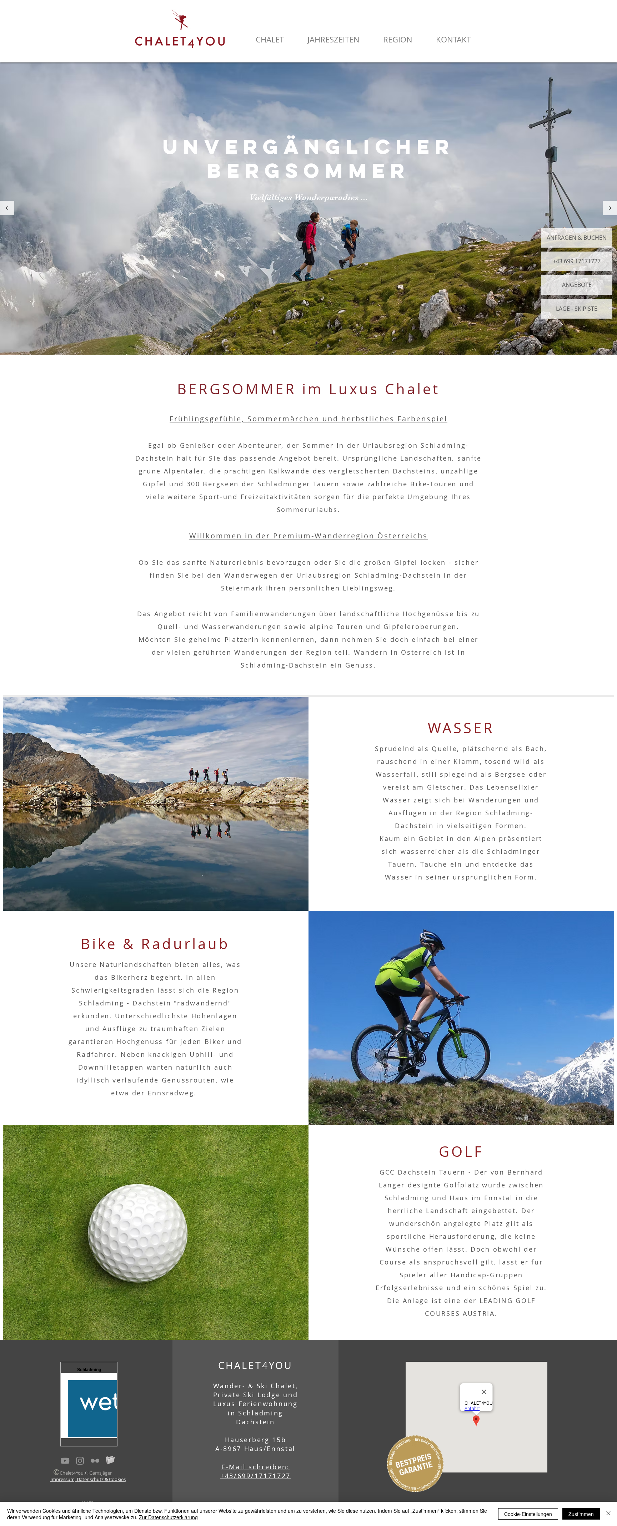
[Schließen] (608, 1513)
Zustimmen (581, 1513)
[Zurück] (7, 208)
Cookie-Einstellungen (528, 1513)
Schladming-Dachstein (284, 665)
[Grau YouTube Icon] (65, 1460)
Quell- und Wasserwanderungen (219, 626)
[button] (270, 39)
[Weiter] (610, 208)
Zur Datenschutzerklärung (168, 1517)
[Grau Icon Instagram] (80, 1460)
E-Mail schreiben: (255, 1466)
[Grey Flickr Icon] (95, 1460)
